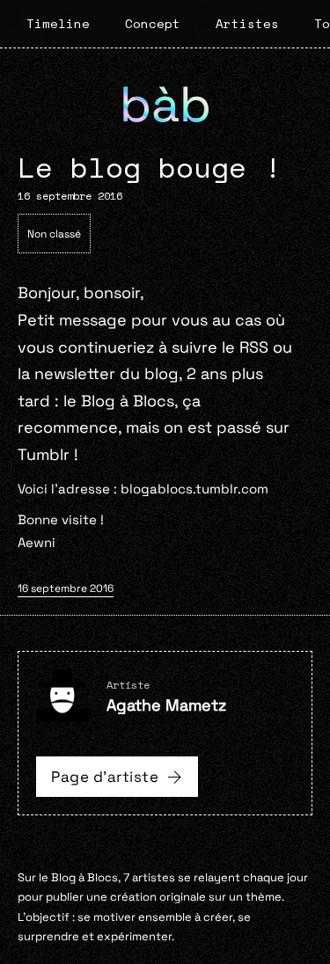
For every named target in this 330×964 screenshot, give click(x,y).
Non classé (54, 234)
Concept (152, 23)
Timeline (58, 23)
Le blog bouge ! (150, 167)
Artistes (247, 23)
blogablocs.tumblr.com (194, 488)
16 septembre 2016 (66, 588)
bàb (165, 104)
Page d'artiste (104, 776)
